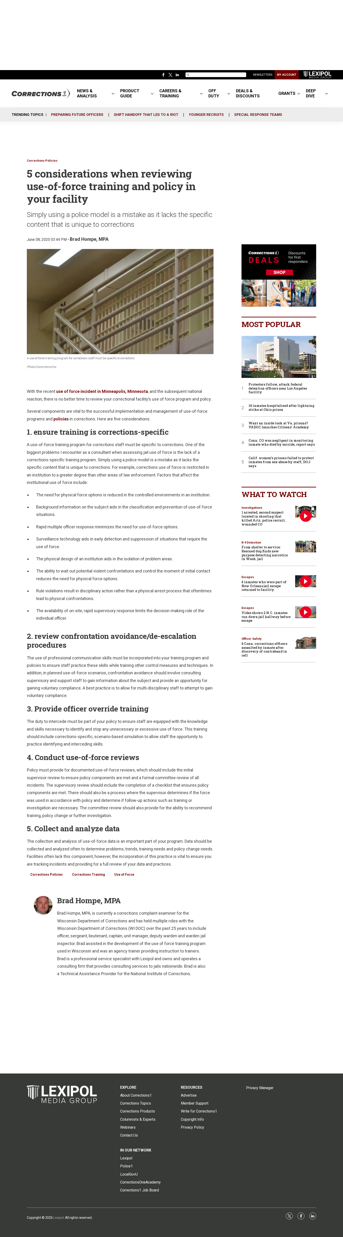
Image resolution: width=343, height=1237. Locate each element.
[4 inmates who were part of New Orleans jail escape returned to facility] (305, 581)
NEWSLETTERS (262, 74)
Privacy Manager (259, 1088)
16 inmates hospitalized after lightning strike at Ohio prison (281, 408)
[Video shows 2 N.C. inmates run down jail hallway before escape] (305, 612)
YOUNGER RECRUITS (206, 115)
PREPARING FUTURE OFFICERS (77, 115)
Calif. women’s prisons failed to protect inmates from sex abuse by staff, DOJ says (281, 462)
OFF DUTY (213, 93)
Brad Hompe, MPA (89, 239)
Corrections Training (88, 874)
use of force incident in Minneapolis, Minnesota (102, 391)
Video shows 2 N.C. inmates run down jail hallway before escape (266, 617)
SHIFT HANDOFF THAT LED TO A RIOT (146, 115)
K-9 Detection (251, 542)
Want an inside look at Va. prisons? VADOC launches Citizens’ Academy (278, 425)
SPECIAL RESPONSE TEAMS (258, 115)
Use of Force (124, 874)
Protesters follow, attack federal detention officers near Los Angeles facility (277, 388)
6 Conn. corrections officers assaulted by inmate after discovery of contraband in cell (264, 649)
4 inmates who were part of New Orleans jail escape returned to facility (264, 586)
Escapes (248, 577)
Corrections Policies (42, 160)
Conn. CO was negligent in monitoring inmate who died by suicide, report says (281, 443)
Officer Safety (252, 638)
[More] (113, 93)
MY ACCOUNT (286, 74)
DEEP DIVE (311, 93)
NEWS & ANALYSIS (87, 93)
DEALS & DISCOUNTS (248, 93)
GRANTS (286, 93)
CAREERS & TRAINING (170, 93)
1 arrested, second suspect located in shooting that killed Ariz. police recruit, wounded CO (264, 518)
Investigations (252, 507)
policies (61, 418)
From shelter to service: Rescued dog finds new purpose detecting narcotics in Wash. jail (265, 553)
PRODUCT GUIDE (129, 93)
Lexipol (58, 1217)
